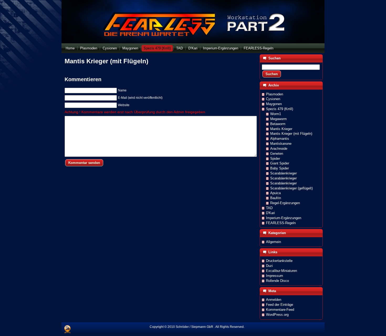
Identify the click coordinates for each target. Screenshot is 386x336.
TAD (269, 208)
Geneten (276, 154)
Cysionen (273, 99)
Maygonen (274, 104)
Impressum (274, 276)
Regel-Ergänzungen (285, 203)
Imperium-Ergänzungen (283, 218)
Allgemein (273, 242)
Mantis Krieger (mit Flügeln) (106, 61)
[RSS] (67, 329)
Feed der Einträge (279, 305)
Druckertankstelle (279, 261)
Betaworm (277, 124)
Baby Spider (279, 168)
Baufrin (275, 198)
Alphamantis (279, 139)
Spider (275, 159)
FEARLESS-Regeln (281, 223)
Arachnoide (278, 149)
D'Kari (270, 213)
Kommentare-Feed (280, 310)
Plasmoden (274, 94)
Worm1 (275, 114)
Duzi (269, 266)
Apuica (275, 193)
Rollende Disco (277, 281)
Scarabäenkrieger (283, 173)
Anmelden (273, 300)
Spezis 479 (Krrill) (279, 109)
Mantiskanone (280, 144)
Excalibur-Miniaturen (281, 271)
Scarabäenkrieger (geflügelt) (291, 188)
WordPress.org (277, 315)
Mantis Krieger (281, 129)
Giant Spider (279, 163)
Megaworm (278, 119)
